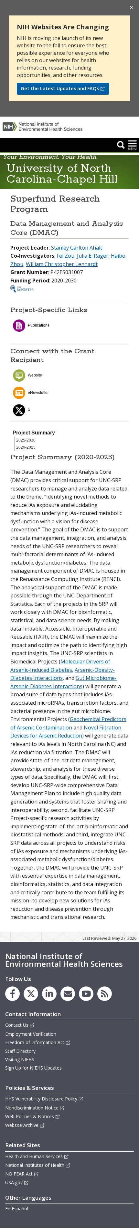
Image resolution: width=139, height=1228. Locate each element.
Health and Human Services (34, 1156)
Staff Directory (20, 1051)
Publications (38, 325)
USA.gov (14, 1182)
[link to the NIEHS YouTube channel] (86, 993)
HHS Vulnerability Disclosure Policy (41, 1099)
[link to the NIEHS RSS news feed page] (104, 993)
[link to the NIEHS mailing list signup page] (67, 993)
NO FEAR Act (19, 1174)
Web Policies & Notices (29, 1116)
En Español (16, 1208)
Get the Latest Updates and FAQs (60, 88)
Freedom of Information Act (34, 1042)
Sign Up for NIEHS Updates (33, 1068)
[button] (121, 144)
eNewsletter (38, 392)
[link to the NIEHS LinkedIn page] (49, 993)
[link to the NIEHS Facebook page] (12, 993)
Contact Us (16, 1025)
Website (35, 375)
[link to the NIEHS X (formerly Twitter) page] (31, 993)
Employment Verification (30, 1034)
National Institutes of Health (34, 1165)
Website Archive (21, 1125)
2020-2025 (26, 447)
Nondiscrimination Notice (32, 1108)
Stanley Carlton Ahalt (76, 247)
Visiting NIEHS (19, 1059)
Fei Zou (65, 255)
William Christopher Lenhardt (62, 264)
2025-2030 (26, 440)
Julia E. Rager (92, 255)
